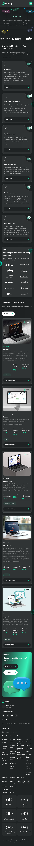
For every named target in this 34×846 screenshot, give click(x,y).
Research (4, 735)
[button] (30, 3)
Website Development (20, 744)
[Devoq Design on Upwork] (24, 799)
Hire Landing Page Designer (29, 750)
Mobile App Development (20, 749)
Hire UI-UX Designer (28, 740)
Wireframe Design (12, 740)
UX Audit (4, 742)
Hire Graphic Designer (29, 744)
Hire (27, 735)
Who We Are (13, 786)
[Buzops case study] (17, 399)
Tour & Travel (5, 789)
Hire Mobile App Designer (28, 756)
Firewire (6, 349)
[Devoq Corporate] (4, 706)
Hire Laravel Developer (28, 773)
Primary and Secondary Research (5, 746)
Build (18, 735)
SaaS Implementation (20, 753)
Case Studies (13, 784)
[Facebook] (11, 715)
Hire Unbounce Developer (28, 762)
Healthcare (7, 639)
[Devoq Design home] (7, 3)
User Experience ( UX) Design (13, 751)
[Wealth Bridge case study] (17, 528)
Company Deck (10, 705)
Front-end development (20, 740)
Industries (5, 777)
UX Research (5, 739)
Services (12, 792)
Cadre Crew (7, 481)
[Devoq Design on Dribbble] (24, 813)
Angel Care (7, 617)
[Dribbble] (24, 782)
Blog (11, 789)
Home (11, 781)
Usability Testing (4, 759)
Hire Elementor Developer (28, 768)
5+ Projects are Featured (25, 832)
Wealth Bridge (8, 546)
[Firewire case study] (17, 332)
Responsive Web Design (13, 762)
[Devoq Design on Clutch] (9, 799)
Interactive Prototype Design (12, 757)
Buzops (5, 417)
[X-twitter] (3, 715)
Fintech (6, 574)
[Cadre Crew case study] (17, 464)
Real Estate (4, 784)
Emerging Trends (4, 764)
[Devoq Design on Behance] (24, 827)
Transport (4, 792)
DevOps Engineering (20, 757)
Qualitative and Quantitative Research (5, 753)
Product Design (12, 767)
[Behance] (19, 782)
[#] (9, 265)
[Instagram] (16, 715)
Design (12, 735)
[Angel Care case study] (17, 599)
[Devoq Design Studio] (9, 813)
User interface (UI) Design (13, 745)
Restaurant (4, 786)
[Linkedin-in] (7, 715)
